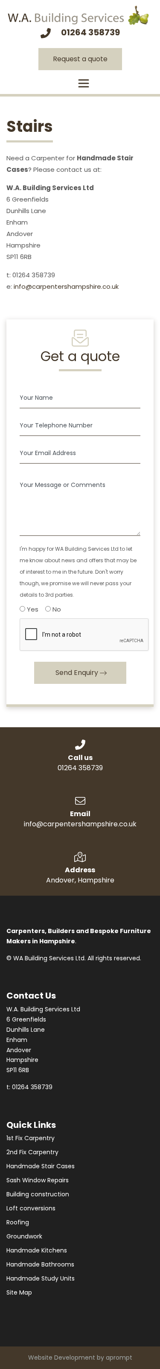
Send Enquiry (76, 672)
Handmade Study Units (40, 1278)
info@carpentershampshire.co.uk (66, 286)
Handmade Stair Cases (40, 1166)
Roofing (17, 1222)
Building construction (37, 1194)
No (56, 609)
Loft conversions (30, 1208)
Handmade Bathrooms (40, 1264)
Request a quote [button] (80, 59)
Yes (31, 609)
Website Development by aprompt (80, 1357)
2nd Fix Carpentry (32, 1152)
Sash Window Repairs (37, 1180)
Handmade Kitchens (36, 1250)
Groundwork (24, 1236)
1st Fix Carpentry (30, 1138)
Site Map (19, 1292)
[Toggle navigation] (84, 83)
